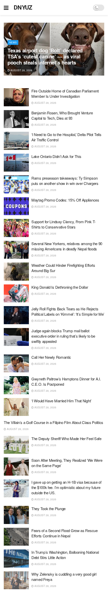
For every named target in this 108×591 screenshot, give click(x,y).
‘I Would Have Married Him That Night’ (61, 400)
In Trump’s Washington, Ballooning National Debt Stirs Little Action (65, 554)
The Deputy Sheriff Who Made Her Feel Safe (66, 438)
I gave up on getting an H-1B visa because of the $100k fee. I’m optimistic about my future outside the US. (66, 487)
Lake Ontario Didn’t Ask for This (56, 156)
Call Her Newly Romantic (51, 357)
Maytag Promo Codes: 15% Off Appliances (65, 200)
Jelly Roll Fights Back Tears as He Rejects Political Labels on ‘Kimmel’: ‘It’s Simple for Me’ (67, 311)
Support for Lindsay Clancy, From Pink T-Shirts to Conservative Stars (63, 224)
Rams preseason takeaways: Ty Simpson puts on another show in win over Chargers (64, 180)
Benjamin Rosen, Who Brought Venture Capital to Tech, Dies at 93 (62, 115)
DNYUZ (23, 8)
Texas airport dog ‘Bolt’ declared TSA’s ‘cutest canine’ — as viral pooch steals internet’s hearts (45, 56)
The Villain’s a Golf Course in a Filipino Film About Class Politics (53, 422)
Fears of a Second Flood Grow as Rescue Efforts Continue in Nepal (64, 533)
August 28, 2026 (21, 70)
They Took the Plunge (48, 508)
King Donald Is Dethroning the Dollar (59, 287)
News (13, 42)
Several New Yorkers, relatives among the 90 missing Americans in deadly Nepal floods (66, 246)
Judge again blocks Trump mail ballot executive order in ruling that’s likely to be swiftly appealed (63, 336)
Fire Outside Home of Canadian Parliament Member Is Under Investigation (65, 93)
